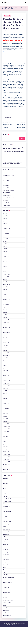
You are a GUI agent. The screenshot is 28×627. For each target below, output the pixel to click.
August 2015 (5, 413)
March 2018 (5, 370)
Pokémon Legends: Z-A (8, 579)
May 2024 (5, 266)
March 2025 (5, 251)
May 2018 (5, 365)
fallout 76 (5, 516)
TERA (4, 595)
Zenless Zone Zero (7, 615)
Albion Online (6, 481)
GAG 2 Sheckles (6, 205)
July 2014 (5, 439)
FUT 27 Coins (6, 180)
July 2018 (5, 360)
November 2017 (6, 380)
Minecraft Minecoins (7, 557)
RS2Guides (6, 3)
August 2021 (5, 307)
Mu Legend (5, 564)
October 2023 (6, 276)
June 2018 (5, 363)
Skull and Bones (6, 592)
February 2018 (6, 373)
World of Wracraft (7, 607)
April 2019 (5, 350)
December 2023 (6, 274)
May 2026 (5, 218)
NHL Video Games (7, 569)
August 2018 (5, 357)
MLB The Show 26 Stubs (8, 190)
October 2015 (6, 408)
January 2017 (6, 403)
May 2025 (5, 246)
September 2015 (6, 411)
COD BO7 (5, 493)
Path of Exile (5, 574)
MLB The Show (6, 559)
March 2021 (5, 317)
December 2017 (6, 378)
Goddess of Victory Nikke (8, 531)
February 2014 (6, 449)
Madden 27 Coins (6, 187)
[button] (8, 117)
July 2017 (5, 390)
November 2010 (6, 464)
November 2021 (6, 299)
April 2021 (5, 314)
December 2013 (6, 454)
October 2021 (6, 302)
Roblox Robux (6, 587)
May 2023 (5, 281)
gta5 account (6, 541)
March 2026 (5, 223)
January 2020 (6, 342)
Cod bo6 (5, 491)
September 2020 (6, 332)
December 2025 (6, 228)
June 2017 (5, 393)
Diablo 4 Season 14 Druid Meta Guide (12, 159)
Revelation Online (6, 585)
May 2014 (5, 441)
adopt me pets (6, 478)
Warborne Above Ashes (8, 600)
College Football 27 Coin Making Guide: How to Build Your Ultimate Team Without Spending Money (13, 164)
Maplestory (5, 552)
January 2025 (6, 256)
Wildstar (5, 605)
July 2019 (5, 347)
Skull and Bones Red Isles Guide (10, 156)
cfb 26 (4, 488)
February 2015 (6, 421)
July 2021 (5, 309)
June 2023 (5, 279)
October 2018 (6, 352)
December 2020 (6, 325)
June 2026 (5, 215)
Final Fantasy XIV (7, 524)
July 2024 (5, 261)
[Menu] (25, 2)
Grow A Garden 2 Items (8, 202)
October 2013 (6, 459)
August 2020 (6, 335)
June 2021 (5, 312)
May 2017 (5, 396)
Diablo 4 (5, 503)
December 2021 (6, 297)
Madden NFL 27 (6, 549)
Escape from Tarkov (7, 514)
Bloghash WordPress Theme (14, 624)
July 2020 (5, 337)
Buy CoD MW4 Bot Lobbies (9, 197)
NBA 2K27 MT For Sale (8, 192)
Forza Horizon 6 (6, 529)
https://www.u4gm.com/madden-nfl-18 (12, 40)
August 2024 (6, 259)
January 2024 (6, 271)
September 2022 (6, 284)
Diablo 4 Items (6, 185)
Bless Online (5, 483)
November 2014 (6, 428)
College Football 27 (7, 501)
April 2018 (5, 368)
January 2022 (6, 294)
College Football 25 (7, 498)
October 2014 (6, 431)
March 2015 (5, 418)
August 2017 (5, 388)
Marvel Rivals (6, 554)
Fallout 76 (5, 519)
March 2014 (5, 446)
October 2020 (6, 330)
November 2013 (6, 456)
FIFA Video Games (7, 521)
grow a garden (6, 534)
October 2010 (6, 467)
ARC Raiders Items (7, 195)
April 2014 (5, 444)
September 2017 (6, 385)
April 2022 (5, 289)
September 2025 (6, 236)
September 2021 (6, 304)
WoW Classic (6, 610)
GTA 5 (4, 536)
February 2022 (6, 292)
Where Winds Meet (7, 602)
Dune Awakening (6, 506)
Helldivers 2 (5, 544)
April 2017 (5, 398)
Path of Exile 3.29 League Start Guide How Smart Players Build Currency (13, 152)
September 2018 (6, 355)
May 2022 (5, 286)
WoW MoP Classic (7, 612)
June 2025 (5, 243)
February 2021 (6, 319)
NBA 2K (4, 567)
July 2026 (5, 213)
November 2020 (6, 327)
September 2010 (6, 469)
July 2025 (5, 241)
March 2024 (5, 269)
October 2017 (6, 383)
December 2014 (6, 426)
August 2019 (5, 345)
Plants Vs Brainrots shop (8, 577)
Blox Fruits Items (6, 486)
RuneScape (5, 590)
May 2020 (5, 340)
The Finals (5, 597)
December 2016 (6, 406)
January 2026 (6, 226)
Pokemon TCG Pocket (7, 582)
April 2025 (5, 248)
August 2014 (5, 436)
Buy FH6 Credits (6, 178)
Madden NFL (7, 15)
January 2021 (6, 322)
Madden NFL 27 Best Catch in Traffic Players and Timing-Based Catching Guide (13, 147)
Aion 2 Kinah (5, 200)
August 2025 (6, 238)
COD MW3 (5, 496)
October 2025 (6, 233)
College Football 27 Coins (8, 175)
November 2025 (6, 231)
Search (5, 134)
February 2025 (6, 254)
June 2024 (5, 264)
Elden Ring (5, 508)
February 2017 (6, 401)
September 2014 (6, 434)
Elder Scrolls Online (7, 511)
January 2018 (6, 375)
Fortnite (4, 526)
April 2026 (5, 221)
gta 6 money (5, 539)
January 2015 (6, 423)
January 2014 (6, 451)
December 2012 (6, 461)
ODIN (4, 572)
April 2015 (5, 416)
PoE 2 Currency (6, 183)
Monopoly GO (6, 562)
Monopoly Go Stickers (8, 173)
